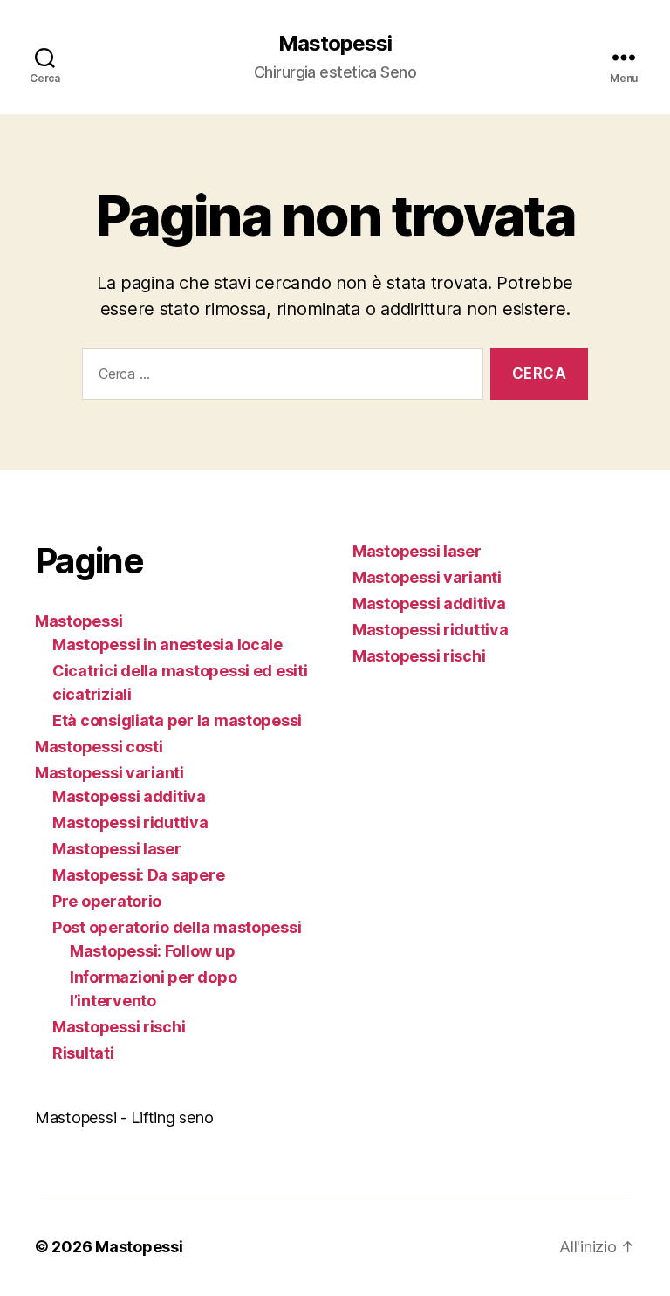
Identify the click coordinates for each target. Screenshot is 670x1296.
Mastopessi (335, 43)
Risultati (83, 1053)
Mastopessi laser (116, 849)
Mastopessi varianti (109, 773)
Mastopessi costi (99, 746)
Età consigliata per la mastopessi (177, 720)
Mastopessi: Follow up (152, 951)
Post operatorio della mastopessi (176, 927)
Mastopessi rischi (118, 1027)
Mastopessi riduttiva (130, 822)
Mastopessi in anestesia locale (167, 644)
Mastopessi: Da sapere (138, 875)
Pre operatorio (106, 901)
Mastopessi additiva (129, 796)
